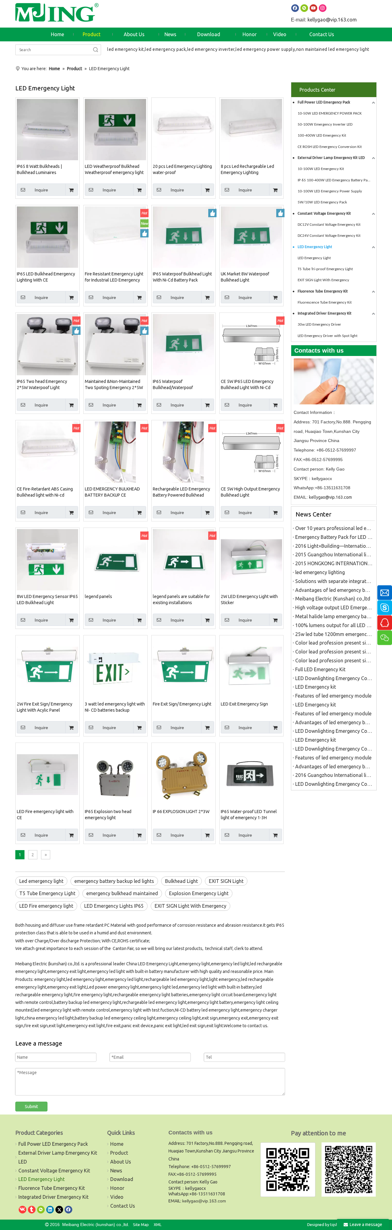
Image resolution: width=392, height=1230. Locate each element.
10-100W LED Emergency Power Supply (330, 191)
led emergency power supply (265, 49)
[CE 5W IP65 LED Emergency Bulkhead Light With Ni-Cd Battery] (251, 344)
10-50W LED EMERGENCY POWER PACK (330, 113)
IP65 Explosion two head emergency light (108, 814)
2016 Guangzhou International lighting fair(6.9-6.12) (333, 775)
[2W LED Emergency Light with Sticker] (251, 559)
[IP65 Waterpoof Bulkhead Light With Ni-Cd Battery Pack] (183, 236)
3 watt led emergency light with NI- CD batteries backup (115, 707)
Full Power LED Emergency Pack (324, 102)
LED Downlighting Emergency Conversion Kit (333, 678)
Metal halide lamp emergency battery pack (333, 616)
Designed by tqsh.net (326, 1224)
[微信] (41, 1209)
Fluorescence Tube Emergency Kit (325, 303)
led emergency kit (125, 49)
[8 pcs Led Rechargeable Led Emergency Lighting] (251, 129)
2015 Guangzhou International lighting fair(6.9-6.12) (333, 554)
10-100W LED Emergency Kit (321, 169)
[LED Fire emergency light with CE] (47, 774)
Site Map (141, 1224)
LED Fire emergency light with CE (45, 814)
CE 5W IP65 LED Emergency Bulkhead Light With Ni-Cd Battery (247, 385)
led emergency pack (165, 49)
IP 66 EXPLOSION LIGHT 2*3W (181, 811)
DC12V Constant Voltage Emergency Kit (329, 225)
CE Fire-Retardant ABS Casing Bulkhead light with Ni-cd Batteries (45, 492)
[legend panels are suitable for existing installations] (183, 559)
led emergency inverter (211, 49)
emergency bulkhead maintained (122, 893)
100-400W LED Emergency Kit (322, 136)
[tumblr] (32, 1209)
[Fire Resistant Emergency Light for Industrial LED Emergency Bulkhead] (115, 236)
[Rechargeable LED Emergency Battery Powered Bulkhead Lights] (183, 451)
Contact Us (122, 1206)
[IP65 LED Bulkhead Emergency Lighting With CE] (47, 236)
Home (116, 1144)
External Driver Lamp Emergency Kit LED (331, 158)
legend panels (98, 596)
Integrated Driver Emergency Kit (325, 314)
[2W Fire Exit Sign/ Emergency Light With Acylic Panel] (47, 666)
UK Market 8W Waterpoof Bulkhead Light (245, 276)
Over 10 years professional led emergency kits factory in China (333, 528)
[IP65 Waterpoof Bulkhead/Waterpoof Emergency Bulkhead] (183, 344)
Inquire (41, 189)
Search (95, 50)
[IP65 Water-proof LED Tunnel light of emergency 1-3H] (251, 774)
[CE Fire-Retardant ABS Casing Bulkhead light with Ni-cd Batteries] (47, 451)
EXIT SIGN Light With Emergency (190, 906)
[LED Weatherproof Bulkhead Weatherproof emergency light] (115, 129)
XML (157, 1224)
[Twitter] (59, 1209)
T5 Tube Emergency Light (47, 893)
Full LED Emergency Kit (320, 669)
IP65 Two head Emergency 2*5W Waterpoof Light (42, 384)
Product (119, 1153)
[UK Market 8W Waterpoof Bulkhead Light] (251, 236)
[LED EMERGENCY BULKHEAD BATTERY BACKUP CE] (115, 451)
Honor (117, 1188)
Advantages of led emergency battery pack (333, 590)
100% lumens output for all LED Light (333, 625)
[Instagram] (322, 7)
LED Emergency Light (315, 247)
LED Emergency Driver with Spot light (327, 336)
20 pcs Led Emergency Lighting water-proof (182, 169)
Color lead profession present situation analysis (333, 642)
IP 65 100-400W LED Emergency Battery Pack (334, 180)
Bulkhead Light (181, 881)
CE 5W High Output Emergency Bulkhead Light (250, 492)
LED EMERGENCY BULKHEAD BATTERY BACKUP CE (112, 492)
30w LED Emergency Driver (319, 325)
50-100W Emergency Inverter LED (325, 125)
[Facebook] (295, 7)
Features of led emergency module (333, 695)
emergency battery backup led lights (114, 881)
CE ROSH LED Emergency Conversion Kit (330, 147)
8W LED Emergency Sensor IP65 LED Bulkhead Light (47, 599)
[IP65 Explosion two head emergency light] (115, 774)
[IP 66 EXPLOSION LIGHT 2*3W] (183, 774)
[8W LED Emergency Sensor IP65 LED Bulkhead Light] (47, 559)
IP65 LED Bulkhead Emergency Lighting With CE (46, 276)
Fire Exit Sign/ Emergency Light (182, 704)
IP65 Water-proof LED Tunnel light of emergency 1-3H (249, 814)
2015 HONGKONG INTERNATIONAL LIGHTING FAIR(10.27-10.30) (333, 563)
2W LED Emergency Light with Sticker (249, 599)
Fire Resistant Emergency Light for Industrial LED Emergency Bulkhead (114, 277)
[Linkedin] (50, 1209)
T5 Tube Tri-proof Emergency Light (325, 269)
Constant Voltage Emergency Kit (324, 214)
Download (121, 1179)
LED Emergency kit (315, 687)
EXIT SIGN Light (226, 881)
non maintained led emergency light (332, 49)
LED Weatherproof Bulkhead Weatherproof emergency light (114, 169)
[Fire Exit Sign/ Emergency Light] (183, 666)
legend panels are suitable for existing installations (181, 599)
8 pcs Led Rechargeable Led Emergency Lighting (247, 169)
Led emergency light (41, 881)
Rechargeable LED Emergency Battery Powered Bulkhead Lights (181, 492)
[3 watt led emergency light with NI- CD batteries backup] (115, 666)
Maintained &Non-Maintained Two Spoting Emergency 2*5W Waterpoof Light (114, 385)
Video (116, 1197)
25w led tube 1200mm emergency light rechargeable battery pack (333, 634)
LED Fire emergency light (46, 906)
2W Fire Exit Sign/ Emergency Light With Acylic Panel (44, 707)
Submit (31, 1106)
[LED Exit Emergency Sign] (251, 666)
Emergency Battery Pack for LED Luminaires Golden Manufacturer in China (333, 537)
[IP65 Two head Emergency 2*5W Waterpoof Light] (47, 344)
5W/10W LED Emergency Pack (322, 202)
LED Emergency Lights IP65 (114, 906)
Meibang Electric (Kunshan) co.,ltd (332, 598)
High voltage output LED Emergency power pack (333, 607)
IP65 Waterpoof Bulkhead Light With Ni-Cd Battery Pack (182, 276)
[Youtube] (313, 7)
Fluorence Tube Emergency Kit (323, 291)
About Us (120, 1161)
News (116, 1170)
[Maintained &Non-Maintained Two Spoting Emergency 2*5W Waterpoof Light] (115, 344)
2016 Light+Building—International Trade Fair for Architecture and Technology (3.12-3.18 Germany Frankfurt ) (333, 546)
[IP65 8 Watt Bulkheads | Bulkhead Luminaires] (47, 129)
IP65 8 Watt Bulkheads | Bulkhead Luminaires (39, 169)
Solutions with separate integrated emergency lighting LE (333, 581)
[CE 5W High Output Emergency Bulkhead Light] (251, 451)
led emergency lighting (320, 572)
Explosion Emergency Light (198, 893)
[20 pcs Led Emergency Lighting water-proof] (183, 129)
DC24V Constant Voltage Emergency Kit (329, 236)
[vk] (22, 1209)
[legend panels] (115, 559)
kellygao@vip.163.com (332, 19)
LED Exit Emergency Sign (244, 704)
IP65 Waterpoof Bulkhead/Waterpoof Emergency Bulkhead (173, 385)
